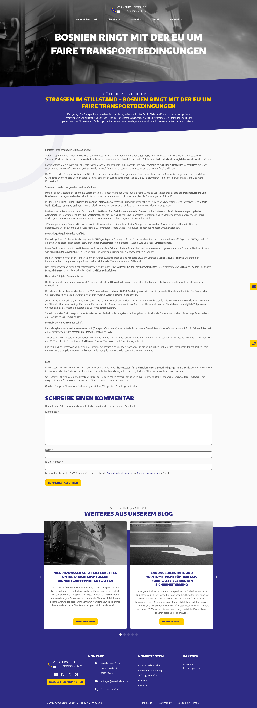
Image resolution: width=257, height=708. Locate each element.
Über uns (173, 19)
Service (113, 19)
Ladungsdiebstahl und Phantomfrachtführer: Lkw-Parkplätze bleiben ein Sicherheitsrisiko (172, 578)
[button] (120, 634)
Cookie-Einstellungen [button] (188, 702)
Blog (156, 19)
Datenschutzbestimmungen (119, 473)
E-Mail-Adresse (54, 462)
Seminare (135, 19)
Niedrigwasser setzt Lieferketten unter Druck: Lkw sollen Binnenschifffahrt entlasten (85, 576)
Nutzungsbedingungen (147, 473)
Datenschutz (165, 702)
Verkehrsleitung (86, 19)
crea (100, 702)
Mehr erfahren (85, 621)
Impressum (147, 702)
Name (49, 450)
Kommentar (52, 412)
